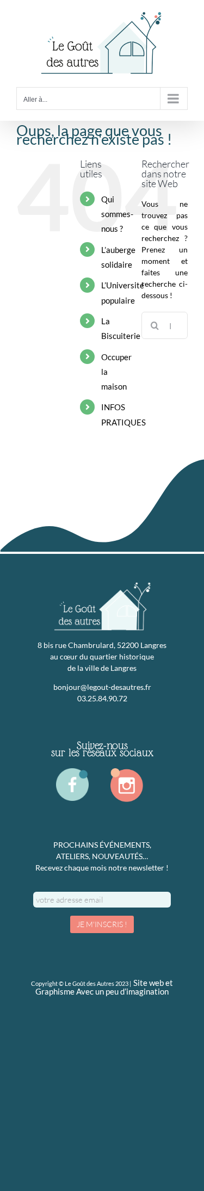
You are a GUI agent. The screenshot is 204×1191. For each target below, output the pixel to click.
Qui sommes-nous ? (117, 214)
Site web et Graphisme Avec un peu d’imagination (104, 987)
